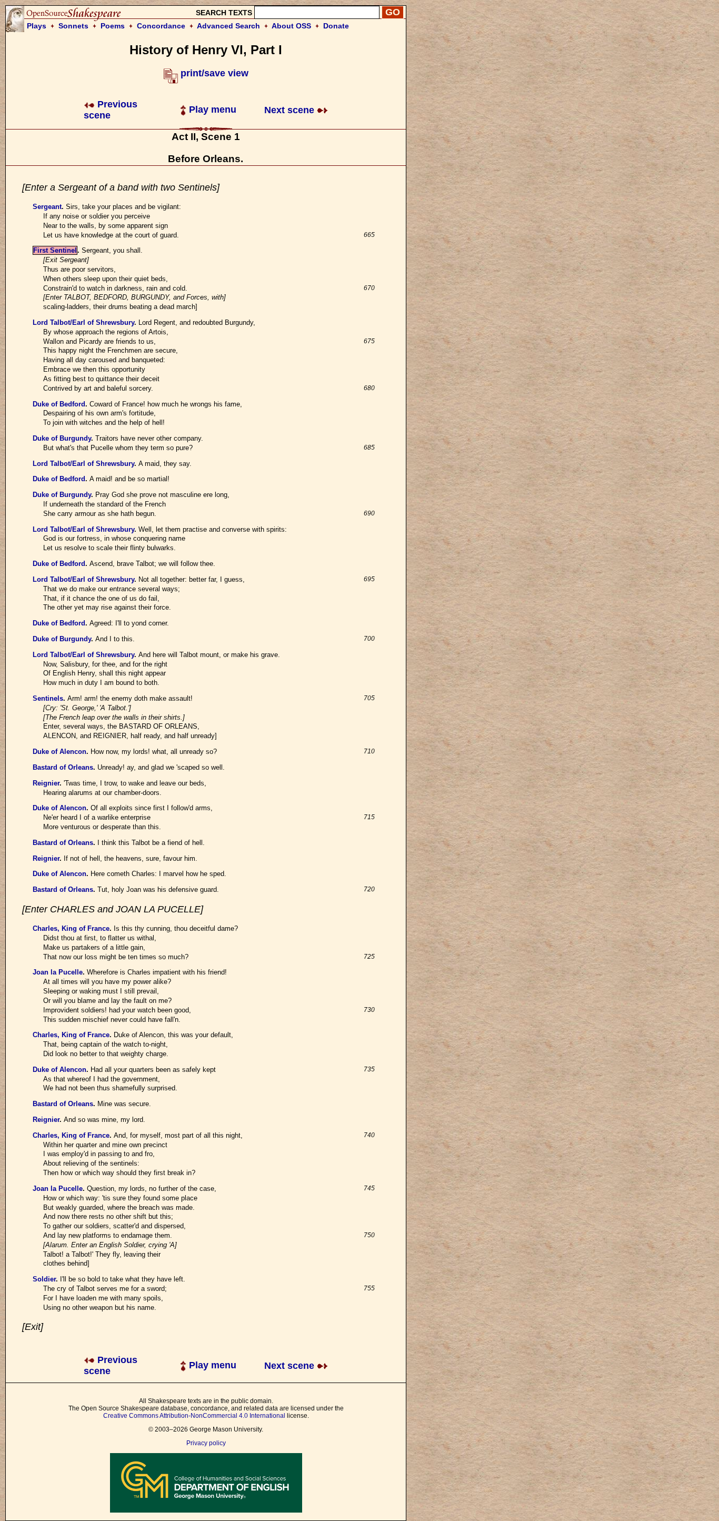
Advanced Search (228, 26)
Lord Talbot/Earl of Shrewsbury (83, 322)
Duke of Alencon (59, 751)
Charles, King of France (71, 928)
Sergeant (47, 207)
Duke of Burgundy (62, 438)
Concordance (161, 26)
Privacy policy (206, 1443)
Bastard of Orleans (63, 767)
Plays (36, 26)
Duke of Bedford (59, 404)
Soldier (44, 1279)
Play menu (211, 109)
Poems (113, 26)
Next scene (290, 110)
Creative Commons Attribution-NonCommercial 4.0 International (194, 1415)
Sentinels (48, 698)
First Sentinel (55, 250)
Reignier (46, 783)
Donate (336, 26)
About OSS (291, 26)
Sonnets (73, 26)
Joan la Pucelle (58, 972)
